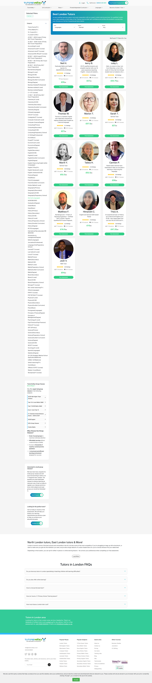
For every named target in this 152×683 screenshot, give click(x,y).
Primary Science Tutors (83, 656)
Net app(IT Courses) (34, 285)
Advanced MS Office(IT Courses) (37, 54)
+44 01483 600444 (41, 624)
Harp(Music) (31, 208)
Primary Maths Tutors (82, 653)
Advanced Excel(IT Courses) (36, 48)
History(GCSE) (32, 216)
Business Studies (116, 643)
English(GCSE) (32, 153)
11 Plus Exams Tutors (82, 643)
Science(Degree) (33, 340)
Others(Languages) (33, 290)
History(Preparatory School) (36, 221)
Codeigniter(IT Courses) (35, 117)
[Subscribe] (49, 664)
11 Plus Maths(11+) (33, 29)
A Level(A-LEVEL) (33, 34)
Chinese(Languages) (34, 112)
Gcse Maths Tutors (82, 645)
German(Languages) (34, 198)
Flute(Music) (31, 177)
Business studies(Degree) (35, 90)
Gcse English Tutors (82, 648)
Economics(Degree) (34, 145)
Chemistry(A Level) (33, 99)
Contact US (35, 523)
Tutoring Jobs (98, 653)
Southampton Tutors (65, 653)
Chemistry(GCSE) (33, 102)
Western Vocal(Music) (34, 370)
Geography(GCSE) (33, 193)
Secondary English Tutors (83, 661)
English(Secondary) (34, 150)
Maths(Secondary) (33, 259)
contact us (49, 622)
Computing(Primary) (34, 125)
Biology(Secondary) (34, 77)
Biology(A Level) (33, 72)
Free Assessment (63, 86)
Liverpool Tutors (64, 651)
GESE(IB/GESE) (32, 200)
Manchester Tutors (64, 648)
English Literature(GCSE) (35, 172)
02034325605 (29, 650)
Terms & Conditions (99, 663)
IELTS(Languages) (33, 228)
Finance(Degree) (33, 175)
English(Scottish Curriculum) (36, 158)
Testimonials (97, 661)
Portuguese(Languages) (35, 310)
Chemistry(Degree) (33, 109)
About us (96, 643)
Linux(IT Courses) (33, 254)
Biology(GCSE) (32, 75)
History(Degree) (32, 226)
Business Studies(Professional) (37, 85)
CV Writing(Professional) (35, 135)
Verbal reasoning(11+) (34, 362)
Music (60, 7)
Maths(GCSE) (32, 262)
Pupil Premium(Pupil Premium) (37, 322)
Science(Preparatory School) (36, 335)
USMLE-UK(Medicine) (34, 360)
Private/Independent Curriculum (78, 7)
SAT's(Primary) (32, 327)
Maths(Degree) (32, 272)
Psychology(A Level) (34, 320)
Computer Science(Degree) (36, 122)
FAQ (95, 658)
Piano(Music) (32, 308)
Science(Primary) (33, 330)
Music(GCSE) (32, 280)
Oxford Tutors (63, 661)
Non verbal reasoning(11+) (35, 287)
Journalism (115, 645)
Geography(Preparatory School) (37, 195)
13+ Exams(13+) (32, 32)
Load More (76, 556)
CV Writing (115, 648)
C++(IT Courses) (33, 92)
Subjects (29, 23)
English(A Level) (32, 155)
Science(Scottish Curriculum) (36, 337)
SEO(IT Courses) (33, 345)
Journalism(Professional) (35, 242)
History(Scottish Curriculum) (36, 223)
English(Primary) (33, 148)
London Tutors (63, 643)
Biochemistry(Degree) (34, 69)
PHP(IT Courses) (33, 292)
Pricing (96, 648)
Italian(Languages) (33, 240)
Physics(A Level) (33, 297)
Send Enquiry (35, 495)
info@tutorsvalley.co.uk (64, 624)
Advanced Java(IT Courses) (36, 51)
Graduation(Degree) (34, 203)
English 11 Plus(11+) (33, 167)
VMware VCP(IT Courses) (35, 367)
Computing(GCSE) (33, 130)
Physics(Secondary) (34, 303)
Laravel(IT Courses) (34, 249)
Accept (76, 679)
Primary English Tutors (83, 658)
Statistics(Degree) (33, 353)
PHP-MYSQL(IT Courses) (35, 295)
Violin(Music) (32, 365)
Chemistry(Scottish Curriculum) (37, 107)
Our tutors (97, 651)
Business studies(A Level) (35, 87)
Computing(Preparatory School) (37, 132)
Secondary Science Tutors (84, 663)
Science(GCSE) (32, 343)
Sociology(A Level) (33, 348)
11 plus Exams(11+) (33, 27)
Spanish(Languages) (34, 350)
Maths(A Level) (32, 264)
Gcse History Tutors (82, 651)
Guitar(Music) (32, 205)
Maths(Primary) (32, 257)
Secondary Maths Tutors (83, 666)
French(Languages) (33, 180)
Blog (95, 656)
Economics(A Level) (34, 142)
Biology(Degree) (33, 82)
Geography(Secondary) (35, 190)
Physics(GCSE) (32, 300)
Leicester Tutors (64, 656)
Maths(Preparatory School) (36, 267)
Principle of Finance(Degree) (36, 313)
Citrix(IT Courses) (33, 115)
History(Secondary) (34, 213)
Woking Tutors (63, 666)
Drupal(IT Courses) (33, 140)
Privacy (96, 666)
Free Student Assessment (116, 3)
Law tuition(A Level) (34, 252)
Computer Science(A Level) (36, 120)
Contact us (97, 645)
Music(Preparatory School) (36, 282)
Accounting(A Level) (34, 46)
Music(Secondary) (33, 275)
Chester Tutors (63, 663)
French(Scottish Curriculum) (36, 182)
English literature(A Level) (35, 170)
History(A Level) (32, 218)
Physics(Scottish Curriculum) (36, 305)
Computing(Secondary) (35, 127)
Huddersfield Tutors (65, 658)
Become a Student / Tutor (116, 7)
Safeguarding (97, 668)
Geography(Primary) (34, 188)
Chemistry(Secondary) (34, 104)
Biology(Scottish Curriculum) (36, 80)
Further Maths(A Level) (34, 185)
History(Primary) (33, 210)
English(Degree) (32, 160)
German (29, 16)
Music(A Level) (32, 277)
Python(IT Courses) (33, 325)
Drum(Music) (32, 137)
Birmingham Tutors (64, 645)
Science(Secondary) (34, 332)
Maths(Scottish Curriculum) (36, 270)
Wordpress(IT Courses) (35, 372)
